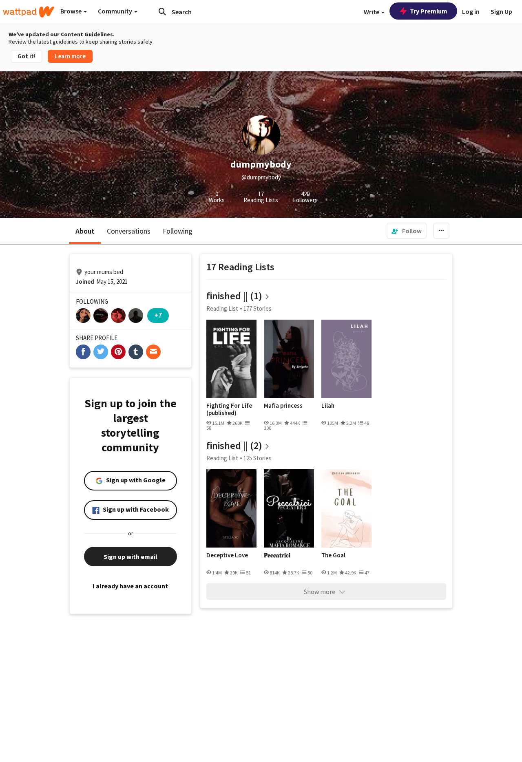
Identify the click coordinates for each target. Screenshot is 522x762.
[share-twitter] (100, 352)
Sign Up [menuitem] (501, 11)
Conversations (128, 231)
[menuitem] (407, 231)
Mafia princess (283, 405)
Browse (71, 11)
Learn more (70, 56)
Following (177, 231)
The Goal (333, 555)
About (85, 231)
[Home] (28, 12)
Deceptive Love (227, 555)
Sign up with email (130, 556)
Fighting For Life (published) (229, 409)
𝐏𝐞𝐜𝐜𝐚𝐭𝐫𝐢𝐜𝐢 (277, 555)
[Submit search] (162, 11)
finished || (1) (234, 295)
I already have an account (130, 586)
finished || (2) (234, 445)
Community (115, 11)
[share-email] (153, 352)
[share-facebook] (83, 352)
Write (372, 12)
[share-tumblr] (135, 352)
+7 (158, 315)
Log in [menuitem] (471, 11)
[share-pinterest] (118, 352)
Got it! (26, 56)
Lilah (327, 405)
